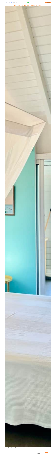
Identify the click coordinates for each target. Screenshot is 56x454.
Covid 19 (31, 5)
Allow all (46, 452)
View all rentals (48, 2)
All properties (18, 5)
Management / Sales (34, 5)
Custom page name (40, 5)
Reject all (43, 452)
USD (9, 2)
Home (15, 5)
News (25, 5)
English (6, 2)
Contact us (22, 5)
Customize (39, 452)
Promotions (28, 5)
